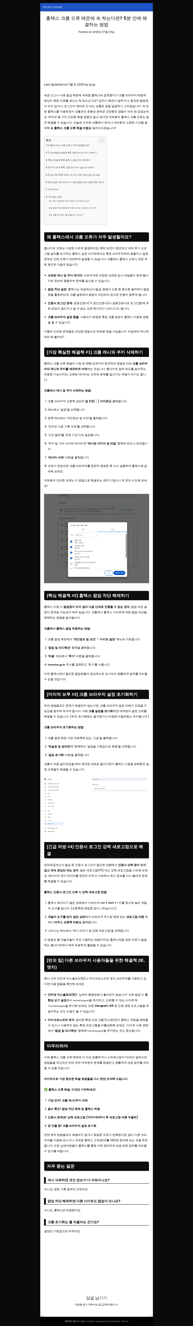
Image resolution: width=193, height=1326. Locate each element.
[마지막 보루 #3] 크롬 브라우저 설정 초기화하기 (71, 167)
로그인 (102, 1304)
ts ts (92, 85)
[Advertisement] (96, 59)
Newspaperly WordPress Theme (111, 1321)
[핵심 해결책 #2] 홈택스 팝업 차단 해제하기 (69, 160)
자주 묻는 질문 (55, 196)
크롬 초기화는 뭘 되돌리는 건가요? (68, 214)
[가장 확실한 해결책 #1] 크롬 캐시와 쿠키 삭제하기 (72, 152)
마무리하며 (53, 189)
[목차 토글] (100, 140)
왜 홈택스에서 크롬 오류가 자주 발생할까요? (68, 145)
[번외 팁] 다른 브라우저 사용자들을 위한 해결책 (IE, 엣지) (76, 182)
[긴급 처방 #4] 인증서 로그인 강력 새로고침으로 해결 (74, 174)
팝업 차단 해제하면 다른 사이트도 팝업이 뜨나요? (74, 208)
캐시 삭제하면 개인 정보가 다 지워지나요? (70, 201)
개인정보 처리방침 (52, 7)
